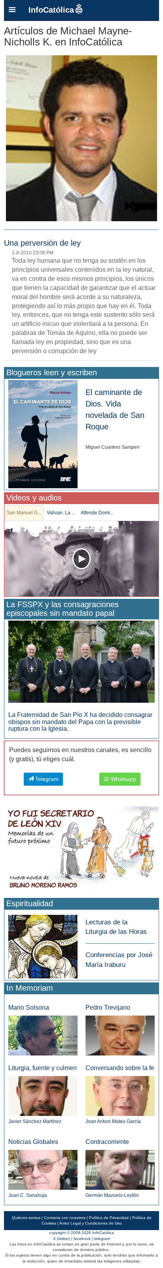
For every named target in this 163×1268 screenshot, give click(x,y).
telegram (102, 1238)
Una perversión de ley (42, 243)
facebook (82, 1238)
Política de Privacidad (109, 1217)
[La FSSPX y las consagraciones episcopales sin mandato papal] (81, 661)
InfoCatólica (51, 10)
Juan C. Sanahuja (27, 1195)
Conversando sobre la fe (119, 1068)
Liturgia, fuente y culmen (42, 1068)
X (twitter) (61, 1238)
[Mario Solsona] (43, 1035)
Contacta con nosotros (64, 1217)
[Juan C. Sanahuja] (43, 1169)
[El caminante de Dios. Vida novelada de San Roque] (43, 433)
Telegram (46, 779)
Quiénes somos (26, 1217)
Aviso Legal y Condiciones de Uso (90, 1223)
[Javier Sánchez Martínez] (43, 1096)
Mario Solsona (28, 1007)
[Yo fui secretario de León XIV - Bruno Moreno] (81, 849)
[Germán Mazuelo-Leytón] (120, 1169)
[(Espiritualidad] (43, 944)
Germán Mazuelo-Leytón (112, 1195)
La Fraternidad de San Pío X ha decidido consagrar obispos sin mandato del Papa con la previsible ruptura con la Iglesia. (80, 721)
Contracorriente (107, 1141)
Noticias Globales (33, 1141)
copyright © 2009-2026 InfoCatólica (81, 1232)
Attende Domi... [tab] (97, 512)
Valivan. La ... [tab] (61, 512)
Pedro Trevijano (107, 1007)
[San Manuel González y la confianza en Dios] (81, 558)
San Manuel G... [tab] (24, 512)
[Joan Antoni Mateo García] (120, 1096)
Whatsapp (122, 779)
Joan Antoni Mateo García (113, 1121)
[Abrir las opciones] (12, 10)
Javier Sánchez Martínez (34, 1121)
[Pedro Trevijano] (120, 1035)
